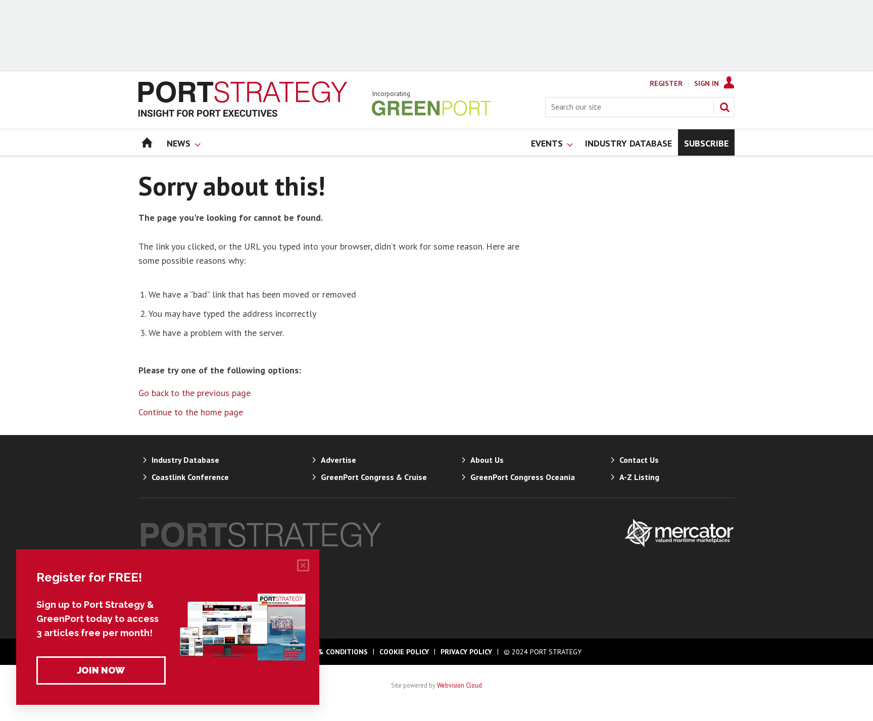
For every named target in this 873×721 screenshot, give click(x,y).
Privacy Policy (466, 651)
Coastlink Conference (190, 477)
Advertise (338, 460)
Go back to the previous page (194, 393)
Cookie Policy (404, 651)
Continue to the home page (190, 412)
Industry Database (185, 460)
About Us (487, 460)
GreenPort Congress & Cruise (374, 477)
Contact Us (639, 460)
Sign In (706, 83)
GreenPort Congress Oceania (522, 477)
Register (666, 83)
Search (724, 107)
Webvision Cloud (459, 685)
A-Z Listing (639, 477)
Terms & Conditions (330, 651)
